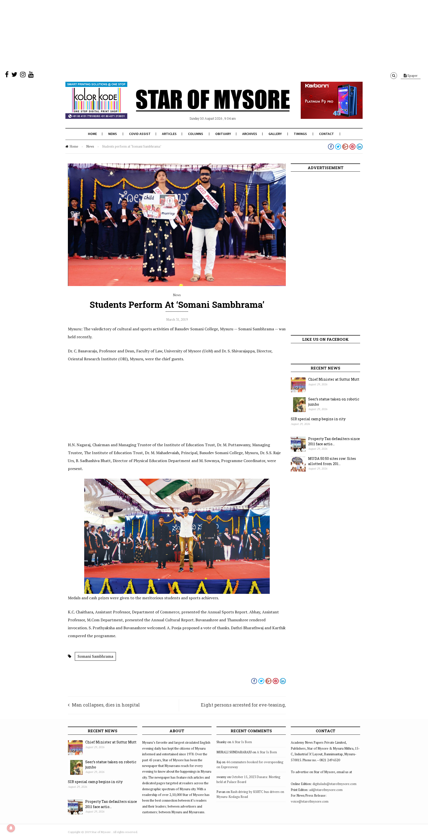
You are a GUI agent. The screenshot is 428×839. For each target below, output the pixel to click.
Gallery (275, 133)
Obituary (223, 133)
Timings (300, 133)
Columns (195, 133)
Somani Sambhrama (95, 656)
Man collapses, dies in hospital (106, 705)
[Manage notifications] (11, 828)
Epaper (412, 75)
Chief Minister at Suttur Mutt (333, 379)
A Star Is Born (242, 742)
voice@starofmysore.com (309, 801)
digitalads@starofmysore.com (334, 784)
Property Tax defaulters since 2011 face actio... (334, 441)
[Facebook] (7, 75)
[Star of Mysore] (201, 106)
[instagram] (23, 75)
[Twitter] (14, 75)
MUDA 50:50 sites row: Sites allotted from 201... (332, 461)
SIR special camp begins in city (318, 419)
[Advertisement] (148, 34)
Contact (326, 133)
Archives (249, 133)
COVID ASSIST (140, 133)
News (112, 133)
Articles (169, 133)
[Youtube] (31, 75)
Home (92, 133)
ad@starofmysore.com (326, 789)
